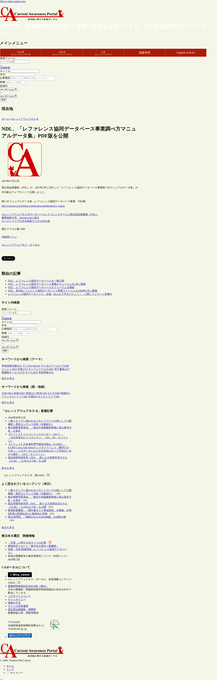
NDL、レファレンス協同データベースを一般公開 (36, 280)
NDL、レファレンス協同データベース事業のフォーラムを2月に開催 (47, 284)
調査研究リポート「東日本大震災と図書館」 (33, 546)
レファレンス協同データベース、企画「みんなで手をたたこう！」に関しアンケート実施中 (60, 294)
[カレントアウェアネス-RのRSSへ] (48, 475)
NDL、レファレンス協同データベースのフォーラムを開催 (41, 287)
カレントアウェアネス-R (16, 214)
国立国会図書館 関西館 (22, 609)
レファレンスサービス (57, 214)
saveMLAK (14, 559)
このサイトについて (19, 596)
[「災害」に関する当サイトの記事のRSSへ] (50, 542)
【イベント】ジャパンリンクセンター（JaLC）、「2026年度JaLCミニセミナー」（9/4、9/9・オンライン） (38, 437)
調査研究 (144, 52)
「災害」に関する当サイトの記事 (27, 542)
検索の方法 (14, 602)
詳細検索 (5, 67)
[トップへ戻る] (1, 679)
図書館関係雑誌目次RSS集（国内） (28, 586)
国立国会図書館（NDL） (84, 214)
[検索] (1, 65)
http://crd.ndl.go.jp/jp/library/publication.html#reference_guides (33, 206)
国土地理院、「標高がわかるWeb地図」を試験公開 (37, 517)
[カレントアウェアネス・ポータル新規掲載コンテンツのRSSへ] (19, 582)
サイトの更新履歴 (18, 606)
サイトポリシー (17, 599)
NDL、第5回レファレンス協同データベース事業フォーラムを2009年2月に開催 (52, 290)
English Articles (186, 52)
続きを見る (8, 378)
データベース (37, 214)
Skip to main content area (12, 1)
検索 (3, 99)
